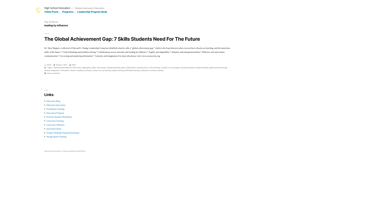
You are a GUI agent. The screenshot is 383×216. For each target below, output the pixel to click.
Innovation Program (55, 113)
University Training (55, 121)
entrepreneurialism (188, 68)
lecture (95, 70)
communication (142, 68)
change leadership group (116, 68)
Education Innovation (55, 105)
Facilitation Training (55, 109)
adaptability (86, 68)
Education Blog (53, 101)
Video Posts (51, 11)
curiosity (164, 68)
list (100, 70)
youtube (160, 70)
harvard (47, 70)
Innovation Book (53, 128)
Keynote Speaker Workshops (59, 117)
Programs (67, 11)
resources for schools (148, 70)
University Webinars (55, 125)
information (65, 70)
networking (106, 70)
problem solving (117, 70)
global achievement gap (218, 68)
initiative (73, 70)
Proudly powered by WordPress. (74, 151)
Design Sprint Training (56, 136)
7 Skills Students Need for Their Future (67, 68)
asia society (101, 68)
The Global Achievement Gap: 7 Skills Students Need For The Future (122, 39)
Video (74, 65)
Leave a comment (53, 73)
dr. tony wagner (174, 68)
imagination (55, 70)
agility (94, 68)
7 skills (49, 68)
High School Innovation (57, 8)
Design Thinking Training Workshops (62, 132)
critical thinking (154, 68)
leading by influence (84, 70)
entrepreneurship (202, 68)
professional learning (132, 70)
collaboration (131, 68)
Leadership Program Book (92, 11)
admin (49, 65)
